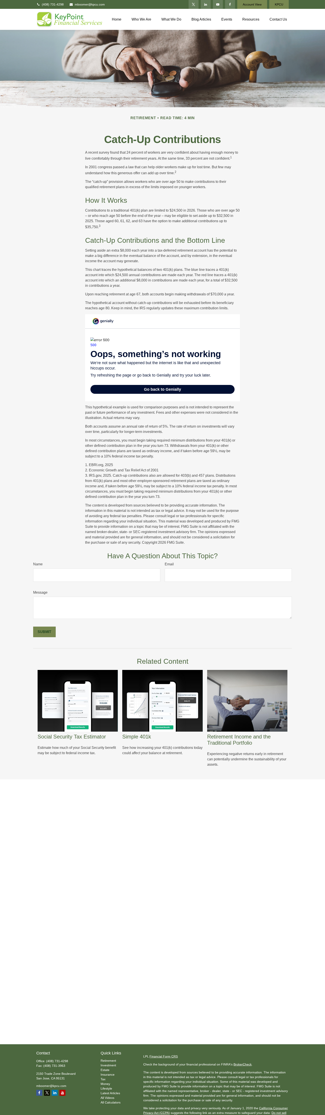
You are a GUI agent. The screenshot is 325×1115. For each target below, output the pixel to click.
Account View (252, 4)
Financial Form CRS (163, 1056)
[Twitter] (194, 4)
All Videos (107, 1098)
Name (38, 564)
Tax (103, 1079)
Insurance (108, 1074)
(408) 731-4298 (53, 4)
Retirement (108, 1060)
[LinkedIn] (206, 4)
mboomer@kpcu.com (90, 4)
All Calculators (110, 1102)
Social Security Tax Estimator (72, 737)
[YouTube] (218, 4)
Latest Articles (110, 1093)
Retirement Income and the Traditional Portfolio (239, 740)
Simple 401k (136, 737)
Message (40, 592)
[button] (116, 19)
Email (169, 564)
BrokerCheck (242, 1064)
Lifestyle (106, 1088)
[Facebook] (230, 4)
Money (105, 1084)
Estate (105, 1070)
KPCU (279, 4)
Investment (108, 1065)
